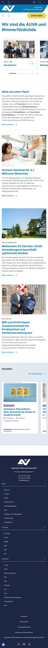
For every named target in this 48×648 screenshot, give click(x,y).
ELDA (5, 569)
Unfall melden (37, 15)
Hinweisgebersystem (24, 627)
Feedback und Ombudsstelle (13, 514)
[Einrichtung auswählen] (8, 2)
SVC (5, 589)
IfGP (5, 577)
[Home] (8, 8)
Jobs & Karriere (9, 502)
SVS (5, 554)
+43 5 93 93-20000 (24, 476)
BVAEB (6, 541)
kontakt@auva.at (24, 480)
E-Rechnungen (8, 518)
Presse (6, 498)
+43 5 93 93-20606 (24, 478)
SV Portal (7, 533)
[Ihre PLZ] (3, 2)
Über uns (7, 490)
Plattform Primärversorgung (12, 597)
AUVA (6, 537)
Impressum (24, 616)
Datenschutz (24, 622)
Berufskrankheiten (33, 178)
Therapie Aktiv (8, 601)
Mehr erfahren (8, 124)
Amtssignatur (8, 522)
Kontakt (6, 494)
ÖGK (5, 545)
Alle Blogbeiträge (35, 374)
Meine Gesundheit (9, 573)
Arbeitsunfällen (14, 178)
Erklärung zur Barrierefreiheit (24, 632)
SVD (5, 593)
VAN (5, 605)
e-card (6, 565)
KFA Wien (7, 585)
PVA (5, 550)
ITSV (5, 581)
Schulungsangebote (10, 506)
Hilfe (5, 510)
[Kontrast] (34, 2)
